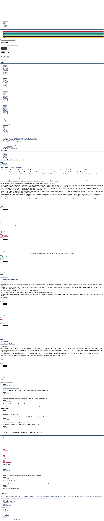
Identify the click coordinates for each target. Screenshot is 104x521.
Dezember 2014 (6, 97)
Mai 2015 (5, 93)
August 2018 (5, 70)
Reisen (27, 498)
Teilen (2, 207)
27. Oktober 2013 (3, 163)
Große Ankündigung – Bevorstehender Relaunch (16, 142)
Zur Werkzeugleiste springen (5, 507)
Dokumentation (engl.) (9, 511)
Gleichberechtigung (53, 496)
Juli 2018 (4, 71)
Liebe (82, 496)
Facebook (5, 154)
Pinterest (4, 156)
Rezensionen (5, 131)
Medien (89, 496)
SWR (34, 498)
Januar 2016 (5, 87)
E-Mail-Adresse (3, 44)
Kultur (4, 24)
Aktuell (4, 22)
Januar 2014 (5, 109)
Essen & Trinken (6, 121)
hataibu (4, 138)
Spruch (33, 498)
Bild (4, 31)
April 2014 (5, 106)
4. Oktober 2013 (3, 320)
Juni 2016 (5, 84)
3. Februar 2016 (6, 456)
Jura (72, 496)
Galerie (4, 32)
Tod (38, 498)
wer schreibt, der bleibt (7, 344)
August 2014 (5, 101)
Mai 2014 (5, 105)
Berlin (16, 496)
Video (4, 36)
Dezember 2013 (6, 110)
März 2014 (5, 107)
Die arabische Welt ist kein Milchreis (10, 480)
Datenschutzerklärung (7, 505)
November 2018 (6, 67)
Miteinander (100, 496)
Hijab (58, 496)
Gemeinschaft (48, 496)
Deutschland (28, 496)
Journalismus (69, 496)
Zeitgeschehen (5, 133)
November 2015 (6, 88)
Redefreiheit (9, 146)
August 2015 (5, 91)
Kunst (4, 23)
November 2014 (6, 98)
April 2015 (5, 94)
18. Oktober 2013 (3, 256)
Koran (80, 496)
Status (4, 34)
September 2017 (6, 74)
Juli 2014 (4, 102)
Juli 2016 (4, 83)
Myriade (4, 143)
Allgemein (5, 119)
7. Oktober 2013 (3, 275)
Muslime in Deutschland (7, 19)
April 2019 (5, 65)
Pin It (4, 220)
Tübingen (43, 498)
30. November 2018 (7, 385)
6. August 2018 (6, 419)
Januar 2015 (5, 96)
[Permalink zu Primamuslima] (9, 448)
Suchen (15, 519)
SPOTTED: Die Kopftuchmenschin (11, 167)
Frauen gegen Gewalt (7, 395)
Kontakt (4, 26)
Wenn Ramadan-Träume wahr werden (11, 488)
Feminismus (33, 496)
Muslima (1, 498)
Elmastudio (13, 502)
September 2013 (6, 113)
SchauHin (30, 498)
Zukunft (58, 498)
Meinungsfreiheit (92, 496)
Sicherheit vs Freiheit (7, 464)
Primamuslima (52, 9)
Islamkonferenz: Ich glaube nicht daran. (11, 388)
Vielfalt (50, 498)
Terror (36, 498)
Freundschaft (43, 496)
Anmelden (5, 516)
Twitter (4, 153)
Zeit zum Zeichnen (13, 148)
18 (5, 56)
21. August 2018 (6, 478)
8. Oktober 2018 (6, 393)
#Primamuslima (3, 496)
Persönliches (5, 130)
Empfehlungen (5, 25)
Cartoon (21, 496)
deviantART (5, 157)
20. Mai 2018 (5, 486)
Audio (4, 37)
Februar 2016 (5, 86)
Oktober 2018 (5, 68)
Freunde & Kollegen (7, 124)
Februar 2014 (5, 108)
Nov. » (5, 60)
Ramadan (21, 498)
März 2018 (5, 73)
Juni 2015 (5, 92)
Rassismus (25, 498)
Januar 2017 (5, 79)
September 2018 (6, 69)
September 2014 (6, 100)
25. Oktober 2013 (3, 235)
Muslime (6, 498)
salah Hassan (5, 145)
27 (8, 57)
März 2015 (5, 95)
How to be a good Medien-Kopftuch (13, 140)
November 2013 (6, 111)
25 (5, 57)
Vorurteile (53, 498)
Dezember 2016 (6, 80)
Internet (4, 126)
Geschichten (5, 125)
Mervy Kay (97, 496)
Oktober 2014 (5, 99)
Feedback (7, 515)
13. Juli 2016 (5, 450)
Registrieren (5, 517)
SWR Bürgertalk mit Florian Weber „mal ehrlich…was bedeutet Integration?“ (21, 138)
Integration (61, 496)
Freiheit (39, 496)
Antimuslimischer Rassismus (11, 496)
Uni (48, 498)
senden (4, 48)
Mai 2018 (5, 72)
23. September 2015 (7, 462)
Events (4, 122)
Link (4, 35)
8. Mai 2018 (5, 427)
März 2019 (5, 66)
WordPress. (13, 501)
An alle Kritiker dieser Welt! (9, 279)
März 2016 (5, 85)
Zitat (4, 33)
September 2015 (6, 89)
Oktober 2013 (5, 112)
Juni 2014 (5, 104)
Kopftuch (76, 496)
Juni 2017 (5, 77)
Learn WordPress (8, 512)
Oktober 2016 (5, 81)
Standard (4, 384)
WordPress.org (8, 510)
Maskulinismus (86, 496)
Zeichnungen (5, 132)
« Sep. (1, 60)
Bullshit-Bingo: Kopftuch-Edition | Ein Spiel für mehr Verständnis (16, 422)
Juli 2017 (4, 75)
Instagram (5, 155)
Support (6, 514)
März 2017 (5, 78)
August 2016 (5, 82)
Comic (24, 496)
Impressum (5, 504)
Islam (4, 127)
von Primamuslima (4, 164)
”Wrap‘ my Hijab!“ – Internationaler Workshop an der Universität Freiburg (18, 403)
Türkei (46, 498)
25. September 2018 (7, 401)
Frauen (37, 496)
